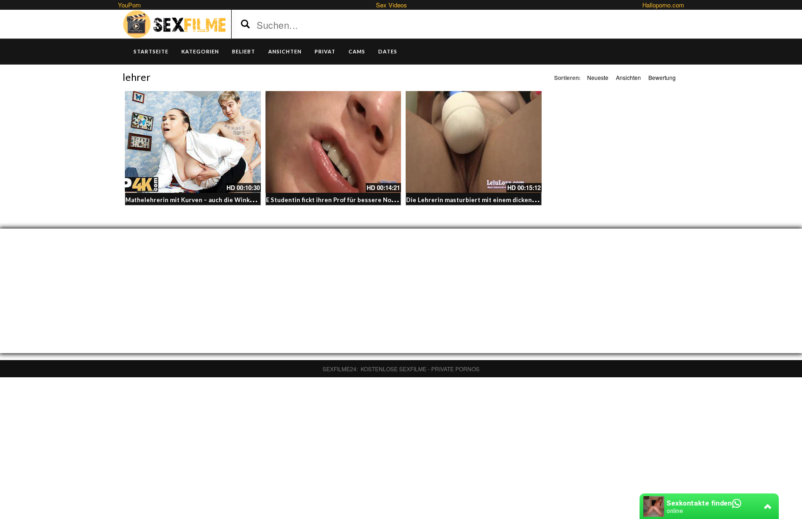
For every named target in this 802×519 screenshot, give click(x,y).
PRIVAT (325, 51)
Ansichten (628, 77)
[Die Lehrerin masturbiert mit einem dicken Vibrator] (474, 142)
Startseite (151, 51)
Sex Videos (391, 5)
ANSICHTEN (285, 51)
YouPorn (129, 5)
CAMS (357, 51)
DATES (387, 51)
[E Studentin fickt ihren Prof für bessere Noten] (333, 142)
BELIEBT (243, 51)
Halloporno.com (663, 5)
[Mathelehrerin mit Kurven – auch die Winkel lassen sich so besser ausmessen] (193, 142)
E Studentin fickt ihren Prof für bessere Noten (333, 200)
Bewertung (662, 77)
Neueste (597, 77)
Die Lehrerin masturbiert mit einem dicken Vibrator (482, 200)
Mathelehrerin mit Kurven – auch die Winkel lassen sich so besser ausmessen (239, 200)
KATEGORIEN (200, 51)
